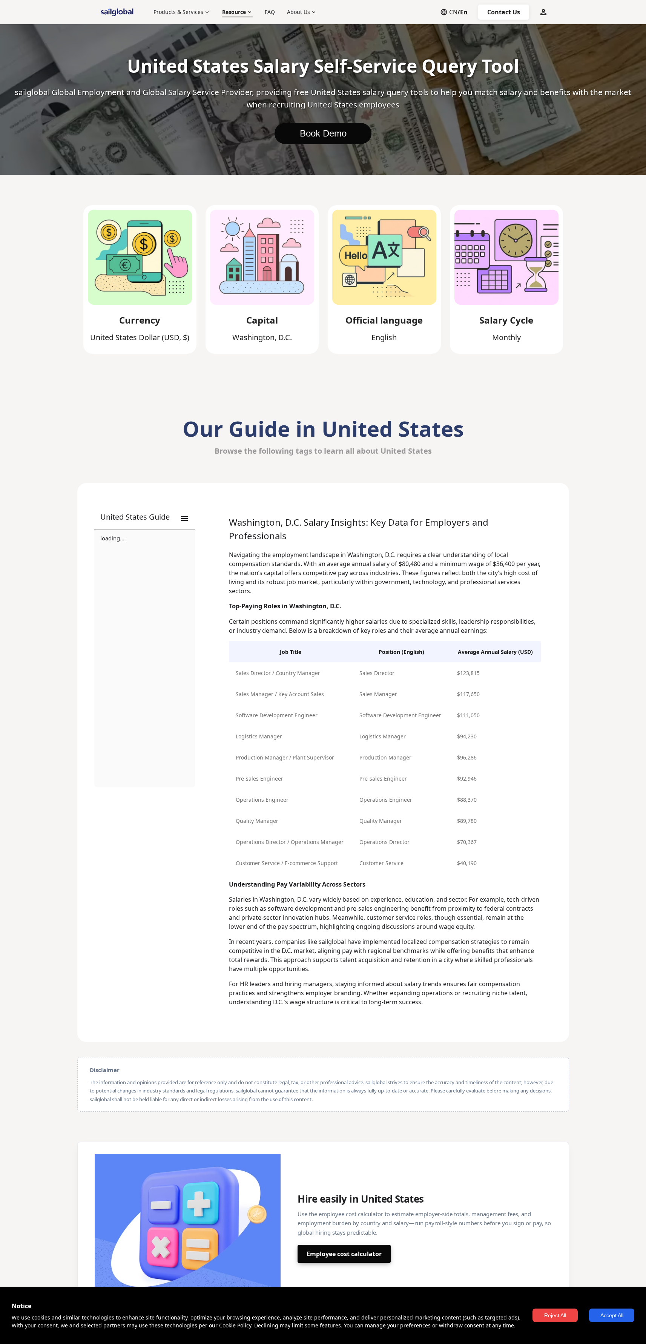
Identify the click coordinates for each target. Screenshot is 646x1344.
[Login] (543, 12)
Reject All (555, 1315)
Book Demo (323, 133)
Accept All (611, 1315)
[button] (144, 518)
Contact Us (503, 12)
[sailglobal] (118, 12)
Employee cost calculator (344, 1254)
